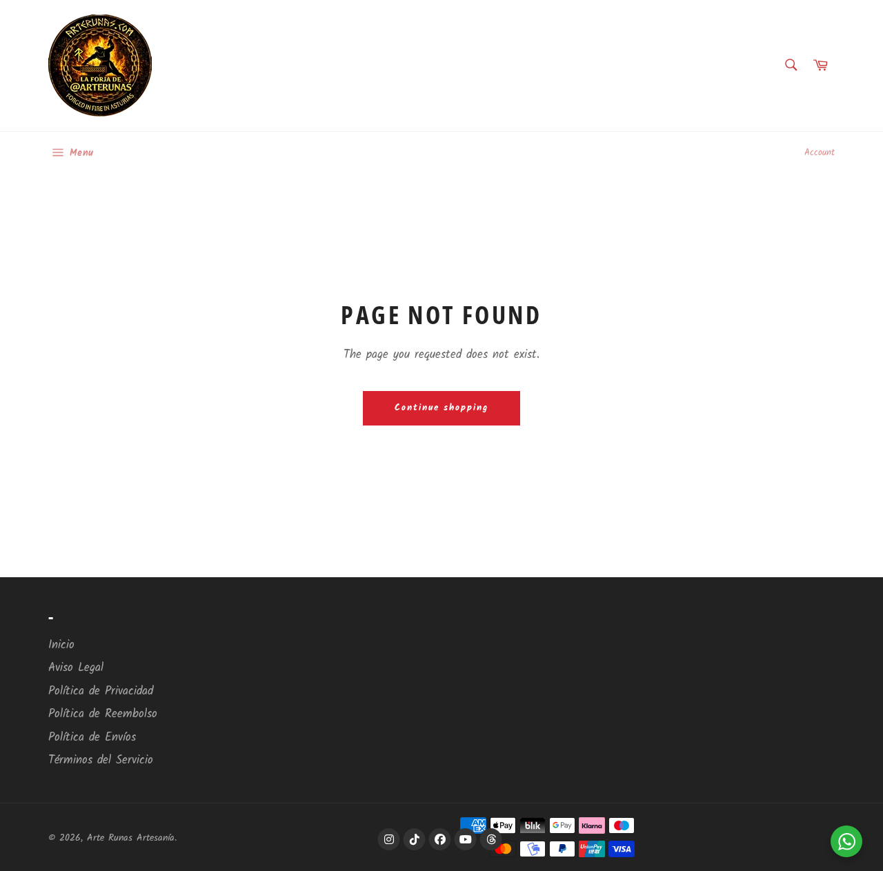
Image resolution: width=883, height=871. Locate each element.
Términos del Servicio (100, 760)
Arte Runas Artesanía (131, 838)
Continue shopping (441, 408)
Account (819, 153)
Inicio (61, 645)
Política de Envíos (92, 737)
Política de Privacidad (100, 691)
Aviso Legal (75, 668)
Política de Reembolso (102, 714)
